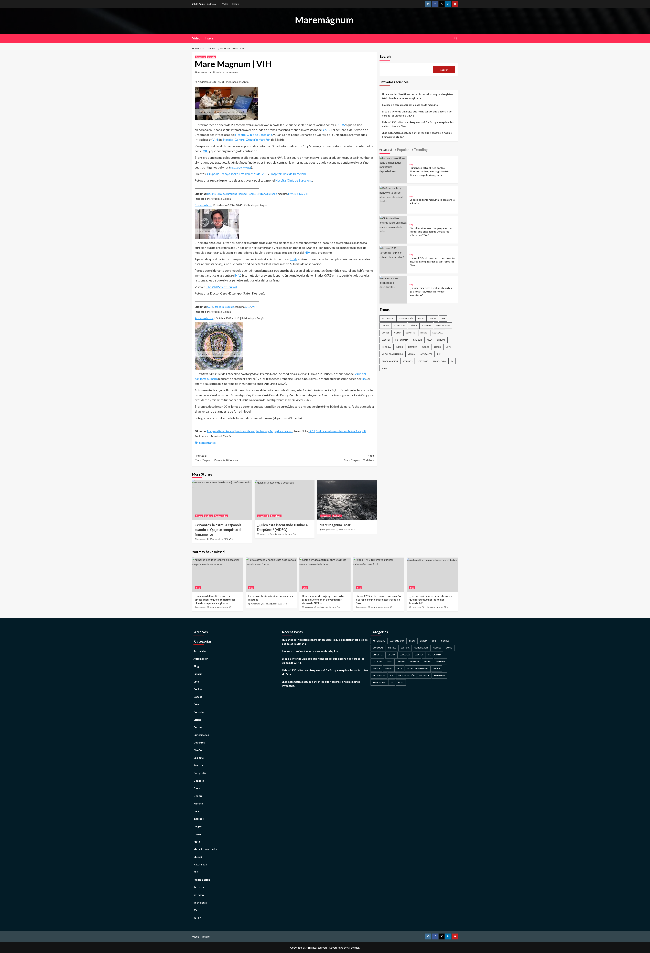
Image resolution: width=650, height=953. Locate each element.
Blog (411, 164)
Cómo (397, 333)
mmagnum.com (205, 72)
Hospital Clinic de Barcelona (288, 174)
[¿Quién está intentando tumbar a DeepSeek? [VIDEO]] (285, 500)
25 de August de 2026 (433, 607)
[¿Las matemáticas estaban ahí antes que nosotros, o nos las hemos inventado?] (393, 282)
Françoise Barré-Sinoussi (220, 431)
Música (411, 354)
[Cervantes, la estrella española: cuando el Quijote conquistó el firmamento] (222, 500)
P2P (439, 354)
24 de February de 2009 (227, 72)
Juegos (425, 347)
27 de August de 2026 (219, 607)
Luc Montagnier (264, 431)
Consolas (399, 325)
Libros (437, 347)
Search (385, 56)
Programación (390, 361)
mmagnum (201, 539)
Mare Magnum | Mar (335, 525)
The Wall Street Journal (221, 287)
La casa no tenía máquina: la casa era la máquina (410, 104)
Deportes (411, 333)
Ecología (337, 516)
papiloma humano (283, 431)
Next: (359, 458)
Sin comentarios (205, 442)
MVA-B (292, 193)
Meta (448, 347)
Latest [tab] (387, 150)
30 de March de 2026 (219, 539)
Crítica (413, 325)
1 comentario (203, 205)
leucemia (229, 306)
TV (452, 361)
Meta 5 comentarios (392, 354)
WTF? (384, 368)
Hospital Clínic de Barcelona (253, 135)
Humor (399, 347)
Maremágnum (324, 19)
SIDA (341, 125)
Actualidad (200, 57)
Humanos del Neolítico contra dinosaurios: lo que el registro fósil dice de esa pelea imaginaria (417, 96)
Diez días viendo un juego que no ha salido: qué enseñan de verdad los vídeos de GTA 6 (417, 113)
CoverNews (336, 947)
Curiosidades (221, 516)
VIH (215, 139)
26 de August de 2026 (380, 607)
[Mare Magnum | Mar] (347, 500)
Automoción (406, 318)
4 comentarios (204, 318)
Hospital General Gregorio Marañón (246, 139)
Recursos (408, 361)
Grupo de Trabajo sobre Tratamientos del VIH (237, 174)
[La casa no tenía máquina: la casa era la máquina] (393, 194)
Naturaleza (426, 354)
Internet (412, 347)
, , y (240, 167)
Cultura (208, 516)
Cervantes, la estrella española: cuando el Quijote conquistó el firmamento (218, 529)
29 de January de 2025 (281, 534)
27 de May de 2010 (347, 529)
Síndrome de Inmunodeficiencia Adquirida (338, 431)
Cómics (385, 333)
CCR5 (210, 306)
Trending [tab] (420, 150)
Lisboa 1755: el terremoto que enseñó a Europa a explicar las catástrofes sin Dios (417, 124)
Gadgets (417, 340)
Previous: (216, 458)
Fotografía (401, 340)
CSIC (326, 130)
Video (225, 3)
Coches (385, 325)
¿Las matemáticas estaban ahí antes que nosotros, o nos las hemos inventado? (417, 134)
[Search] (456, 38)
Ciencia (211, 57)
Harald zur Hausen (245, 431)
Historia (386, 347)
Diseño (424, 333)
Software (422, 361)
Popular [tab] (402, 150)
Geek (429, 340)
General (441, 340)
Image (235, 3)
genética (219, 306)
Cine (443, 318)
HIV (307, 252)
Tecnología (275, 516)
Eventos (386, 340)
